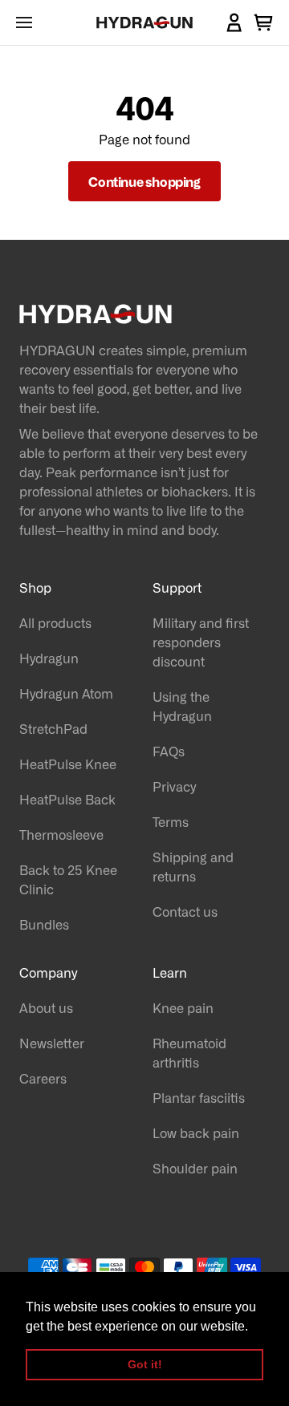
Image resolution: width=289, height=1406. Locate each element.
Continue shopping (144, 181)
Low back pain (196, 1132)
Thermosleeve (61, 834)
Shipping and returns (193, 866)
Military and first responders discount (201, 641)
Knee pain (183, 1007)
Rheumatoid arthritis (189, 1052)
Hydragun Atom (66, 693)
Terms (171, 821)
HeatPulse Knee (67, 764)
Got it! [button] (145, 1364)
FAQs (169, 751)
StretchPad (53, 728)
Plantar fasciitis (199, 1097)
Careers (43, 1078)
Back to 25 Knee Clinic (68, 879)
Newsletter (51, 1043)
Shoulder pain (195, 1168)
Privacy (174, 786)
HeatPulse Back (67, 799)
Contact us (185, 911)
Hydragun (49, 658)
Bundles (44, 924)
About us (46, 1007)
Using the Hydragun (182, 705)
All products (55, 622)
